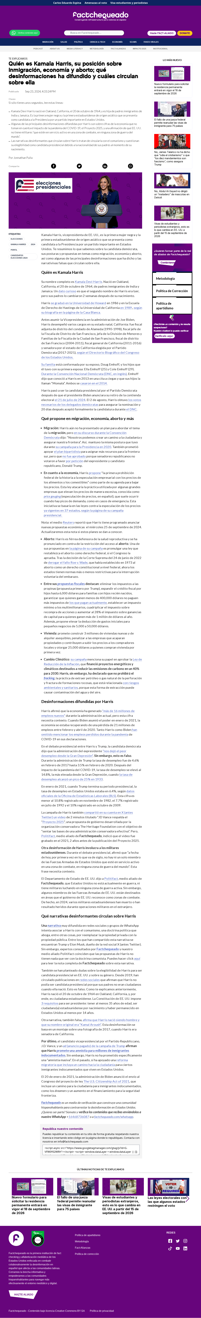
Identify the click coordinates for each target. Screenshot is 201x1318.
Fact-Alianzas (118, 49)
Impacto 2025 (139, 49)
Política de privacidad (102, 1311)
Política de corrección (87, 1254)
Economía (117, 42)
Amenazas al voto (96, 3)
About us (55, 49)
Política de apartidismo (87, 1235)
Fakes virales (151, 42)
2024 (33, 244)
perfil (14, 250)
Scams (133, 42)
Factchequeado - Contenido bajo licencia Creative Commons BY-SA (47, 1311)
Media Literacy (75, 49)
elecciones (17, 239)
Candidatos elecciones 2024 (19, 256)
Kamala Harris (18, 244)
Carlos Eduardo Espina (67, 3)
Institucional (160, 49)
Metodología (97, 49)
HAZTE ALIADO (23, 1294)
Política (78, 42)
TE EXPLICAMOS (18, 58)
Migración (47, 42)
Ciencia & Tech (97, 42)
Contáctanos (168, 262)
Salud (63, 42)
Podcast (38, 49)
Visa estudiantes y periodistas (129, 3)
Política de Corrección (172, 291)
